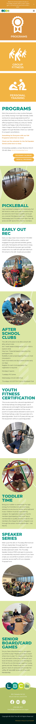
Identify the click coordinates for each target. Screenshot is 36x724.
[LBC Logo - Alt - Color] (5, 11)
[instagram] (24, 702)
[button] (34, 11)
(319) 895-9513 (18, 707)
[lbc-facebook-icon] (12, 702)
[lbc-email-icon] (18, 702)
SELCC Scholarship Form (20, 150)
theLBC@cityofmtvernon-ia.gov (18, 709)
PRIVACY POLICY (21, 721)
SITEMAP (31, 721)
